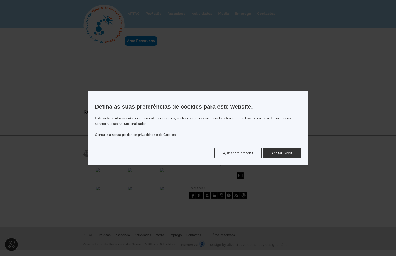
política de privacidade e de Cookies (149, 135)
